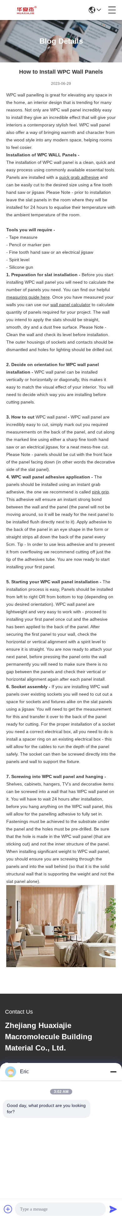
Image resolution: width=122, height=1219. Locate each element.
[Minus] (113, 1071)
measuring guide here (28, 297)
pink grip (100, 491)
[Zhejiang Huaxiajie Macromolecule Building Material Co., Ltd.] (25, 10)
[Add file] (8, 1209)
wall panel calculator (70, 304)
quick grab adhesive (79, 177)
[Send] (113, 1209)
